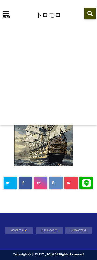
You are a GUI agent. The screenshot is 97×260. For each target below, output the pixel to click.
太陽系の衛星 (79, 230)
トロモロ (48, 15)
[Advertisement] (48, 73)
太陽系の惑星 (49, 230)
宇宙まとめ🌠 (19, 230)
